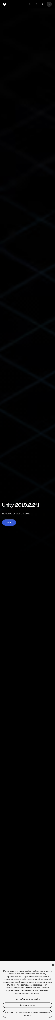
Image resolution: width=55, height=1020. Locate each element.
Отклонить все (27, 1005)
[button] (9, 522)
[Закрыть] (53, 965)
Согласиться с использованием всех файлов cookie (27, 1013)
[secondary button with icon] (49, 4)
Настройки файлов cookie (27, 999)
